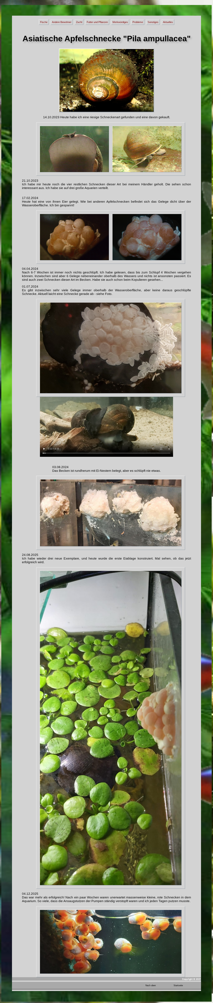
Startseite (178, 985)
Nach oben (150, 985)
